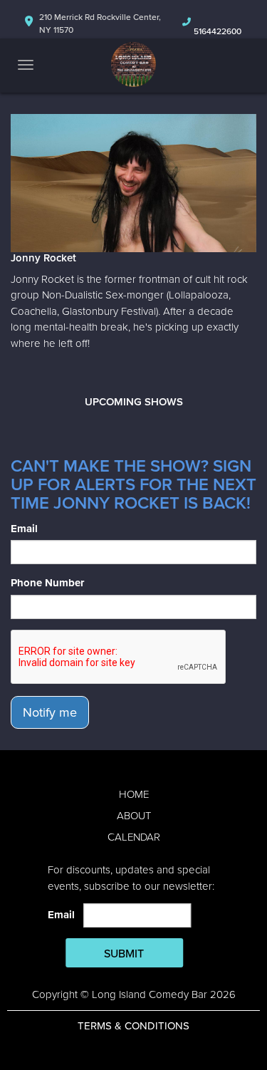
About (134, 815)
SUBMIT (124, 954)
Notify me (50, 712)
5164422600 (217, 31)
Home (134, 794)
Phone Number (47, 582)
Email (24, 528)
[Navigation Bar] (26, 64)
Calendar (134, 837)
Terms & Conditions (133, 1025)
